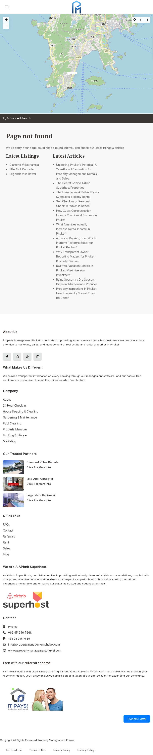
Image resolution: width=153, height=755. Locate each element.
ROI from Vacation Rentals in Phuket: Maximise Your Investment (74, 270)
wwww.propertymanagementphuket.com (34, 650)
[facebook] (7, 357)
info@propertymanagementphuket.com (34, 644)
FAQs (6, 524)
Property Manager (15, 429)
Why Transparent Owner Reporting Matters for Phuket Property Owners (75, 256)
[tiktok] (27, 357)
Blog (6, 554)
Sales (6, 548)
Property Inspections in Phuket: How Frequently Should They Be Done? (76, 293)
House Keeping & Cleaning (20, 411)
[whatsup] (17, 357)
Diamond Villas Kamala (24, 164)
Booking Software (15, 435)
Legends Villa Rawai (23, 174)
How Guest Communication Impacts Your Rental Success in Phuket (76, 215)
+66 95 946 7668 (20, 632)
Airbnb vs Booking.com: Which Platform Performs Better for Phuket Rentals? (76, 242)
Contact (8, 530)
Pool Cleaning (12, 423)
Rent (6, 542)
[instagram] (37, 357)
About (7, 399)
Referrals (9, 536)
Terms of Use (14, 750)
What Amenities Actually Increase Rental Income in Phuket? (73, 229)
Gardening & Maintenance (20, 417)
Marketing (9, 441)
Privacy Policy (61, 750)
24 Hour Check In (14, 405)
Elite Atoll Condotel (22, 169)
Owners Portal (137, 719)
